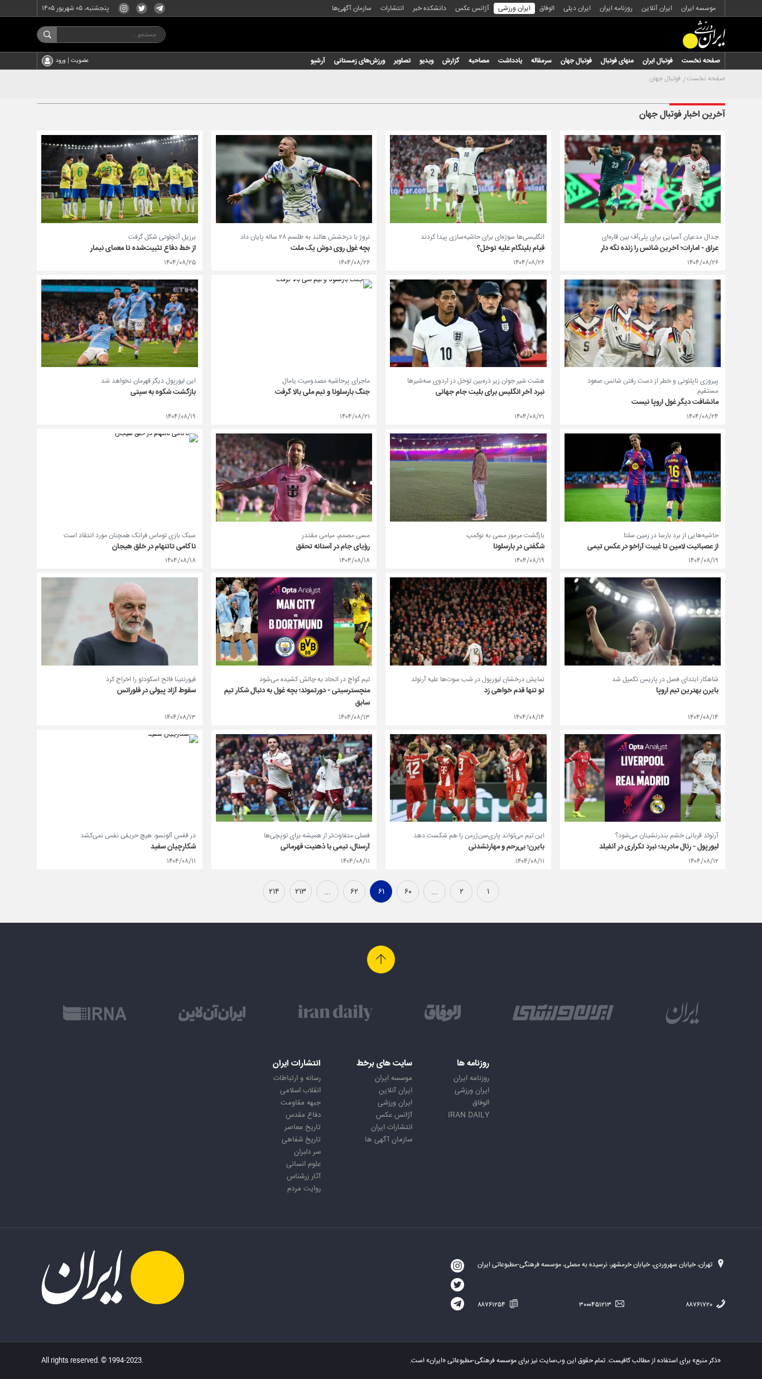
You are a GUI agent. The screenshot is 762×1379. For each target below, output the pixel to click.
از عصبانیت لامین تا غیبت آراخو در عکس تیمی (652, 547)
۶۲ (354, 892)
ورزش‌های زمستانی (359, 60)
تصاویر (402, 60)
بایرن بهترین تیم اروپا (687, 690)
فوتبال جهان (576, 60)
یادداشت (510, 60)
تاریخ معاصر (302, 1127)
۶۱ (381, 892)
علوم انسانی (303, 1164)
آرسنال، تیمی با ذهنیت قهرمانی (325, 847)
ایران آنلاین (657, 8)
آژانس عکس (472, 8)
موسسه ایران (698, 8)
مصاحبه (479, 60)
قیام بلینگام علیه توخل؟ (510, 248)
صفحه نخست (701, 60)
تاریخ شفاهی (301, 1140)
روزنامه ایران (616, 8)
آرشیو (318, 60)
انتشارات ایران (391, 1127)
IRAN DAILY (468, 1115)
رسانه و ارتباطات (297, 1078)
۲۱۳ (300, 892)
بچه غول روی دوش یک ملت (330, 248)
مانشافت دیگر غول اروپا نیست (674, 402)
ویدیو (426, 60)
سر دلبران (307, 1152)
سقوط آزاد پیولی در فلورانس (156, 690)
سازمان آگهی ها (388, 1140)
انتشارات (392, 8)
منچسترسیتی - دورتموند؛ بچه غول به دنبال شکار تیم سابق (297, 696)
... (434, 892)
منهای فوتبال (617, 60)
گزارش (451, 60)
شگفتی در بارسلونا (518, 547)
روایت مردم (304, 1189)
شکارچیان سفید (173, 847)
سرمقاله (541, 60)
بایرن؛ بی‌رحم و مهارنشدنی (506, 847)
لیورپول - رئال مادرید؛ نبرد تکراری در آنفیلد (658, 847)
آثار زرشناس (304, 1176)
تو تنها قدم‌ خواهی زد (514, 690)
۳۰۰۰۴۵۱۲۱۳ (596, 1304)
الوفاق (546, 8)
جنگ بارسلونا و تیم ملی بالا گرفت (322, 392)
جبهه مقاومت (301, 1103)
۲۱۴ (274, 892)
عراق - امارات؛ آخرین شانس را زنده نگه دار (659, 248)
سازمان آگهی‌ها (352, 8)
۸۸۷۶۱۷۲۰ (700, 1304)
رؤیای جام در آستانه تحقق (333, 547)
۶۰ (408, 892)
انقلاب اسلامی (300, 1090)
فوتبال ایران (658, 60)
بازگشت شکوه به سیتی (163, 392)
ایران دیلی (577, 8)
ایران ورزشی (514, 8)
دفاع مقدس (303, 1115)
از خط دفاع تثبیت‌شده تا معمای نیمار (143, 248)
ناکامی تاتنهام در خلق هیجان (154, 547)
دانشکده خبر (429, 8)
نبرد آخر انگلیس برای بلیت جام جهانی (490, 392)
